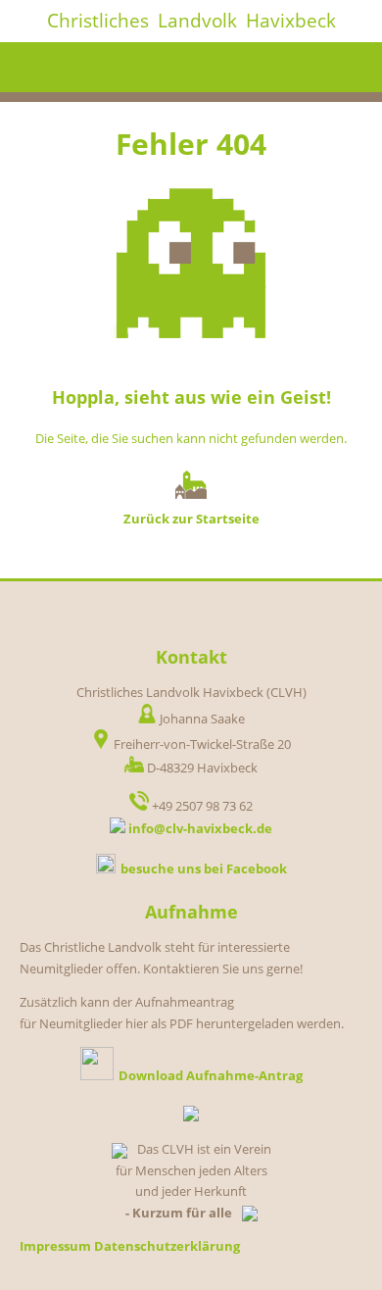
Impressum (55, 1246)
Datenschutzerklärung (167, 1246)
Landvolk (197, 20)
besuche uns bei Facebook (203, 868)
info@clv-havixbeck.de (200, 828)
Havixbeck (291, 20)
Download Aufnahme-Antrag (211, 1075)
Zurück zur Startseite (191, 518)
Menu (344, 67)
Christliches (98, 20)
